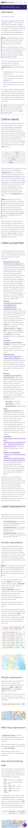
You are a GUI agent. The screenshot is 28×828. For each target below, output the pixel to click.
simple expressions (15, 568)
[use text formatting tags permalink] (7, 765)
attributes (19, 127)
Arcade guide (17, 597)
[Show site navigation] (25, 2)
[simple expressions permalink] (23, 677)
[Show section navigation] (25, 7)
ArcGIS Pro (15, 180)
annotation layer (13, 215)
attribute (20, 25)
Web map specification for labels (12, 56)
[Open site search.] (21, 2)
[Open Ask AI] (17, 2)
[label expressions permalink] (2, 510)
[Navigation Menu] (25, 825)
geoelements (10, 82)
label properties (12, 233)
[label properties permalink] (2, 247)
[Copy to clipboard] (23, 627)
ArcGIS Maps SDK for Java (10, 7)
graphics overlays (14, 21)
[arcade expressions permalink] (23, 542)
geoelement (19, 313)
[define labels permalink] (20, 119)
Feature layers (5, 21)
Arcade (19, 272)
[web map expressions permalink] (2, 731)
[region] (13, 637)
